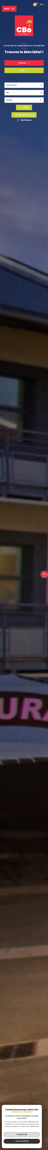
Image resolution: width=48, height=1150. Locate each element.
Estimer (24, 78)
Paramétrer (22, 1134)
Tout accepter (21, 1141)
